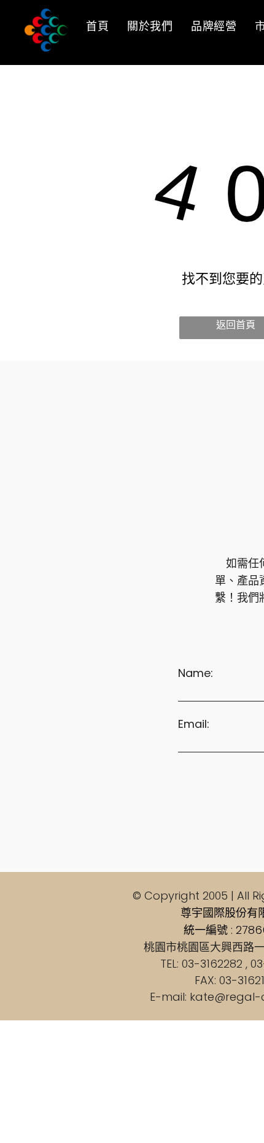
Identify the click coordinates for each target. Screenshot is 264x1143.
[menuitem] (97, 25)
